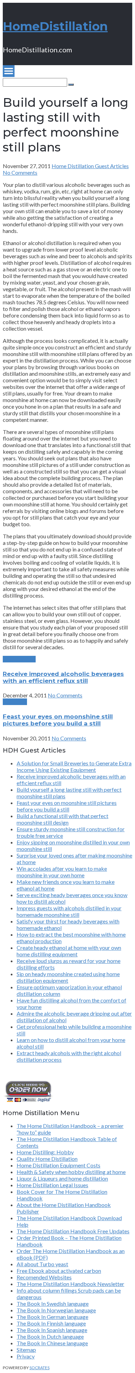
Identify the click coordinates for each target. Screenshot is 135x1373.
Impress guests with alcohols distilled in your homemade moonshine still (69, 911)
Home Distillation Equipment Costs (58, 1165)
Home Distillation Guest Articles (90, 166)
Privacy (26, 1356)
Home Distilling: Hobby (45, 1152)
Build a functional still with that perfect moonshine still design (62, 819)
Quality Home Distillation (47, 1158)
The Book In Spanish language (52, 1330)
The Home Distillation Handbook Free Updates (73, 1231)
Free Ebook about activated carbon (59, 1270)
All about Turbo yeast (42, 1264)
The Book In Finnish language (51, 1323)
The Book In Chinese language (52, 1343)
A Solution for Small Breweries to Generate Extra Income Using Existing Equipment (74, 766)
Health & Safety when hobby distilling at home (71, 1171)
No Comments (20, 172)
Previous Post (19, 659)
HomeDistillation (55, 26)
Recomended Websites (44, 1277)
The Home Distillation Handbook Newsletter (70, 1283)
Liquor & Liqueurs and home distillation (62, 1178)
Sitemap (26, 1349)
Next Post (15, 701)
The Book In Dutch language (50, 1336)
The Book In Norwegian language (56, 1310)
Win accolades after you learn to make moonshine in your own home (62, 871)
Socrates (39, 1367)
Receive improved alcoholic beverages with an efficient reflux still (63, 677)
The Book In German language (52, 1316)
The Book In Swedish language (53, 1303)
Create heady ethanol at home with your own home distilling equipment (69, 950)
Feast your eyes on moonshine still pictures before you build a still (58, 720)
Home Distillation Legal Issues (52, 1185)
